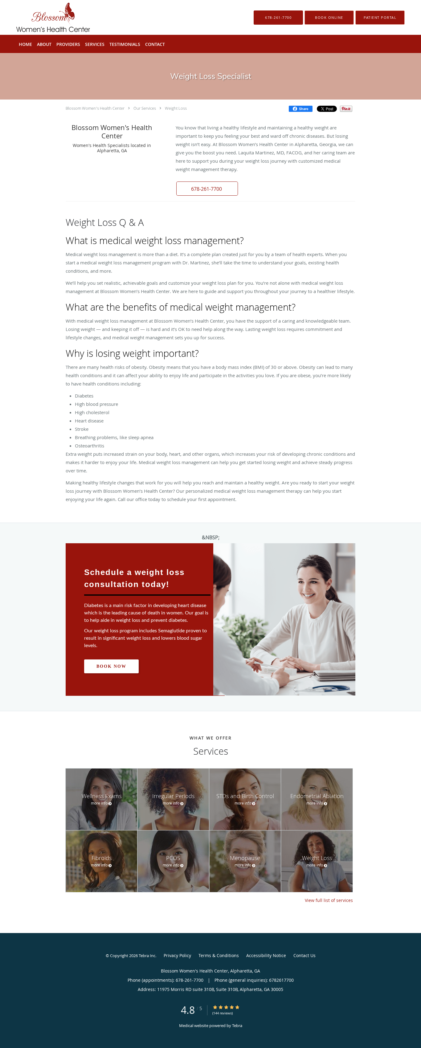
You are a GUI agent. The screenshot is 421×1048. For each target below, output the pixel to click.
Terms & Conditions (218, 955)
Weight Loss (176, 108)
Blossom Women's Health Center (95, 108)
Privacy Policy (177, 955)
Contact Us (304, 955)
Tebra (237, 1025)
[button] (329, 17)
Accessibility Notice (266, 955)
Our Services (144, 108)
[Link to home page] (43, 17)
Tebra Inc (147, 955)
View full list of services (329, 900)
